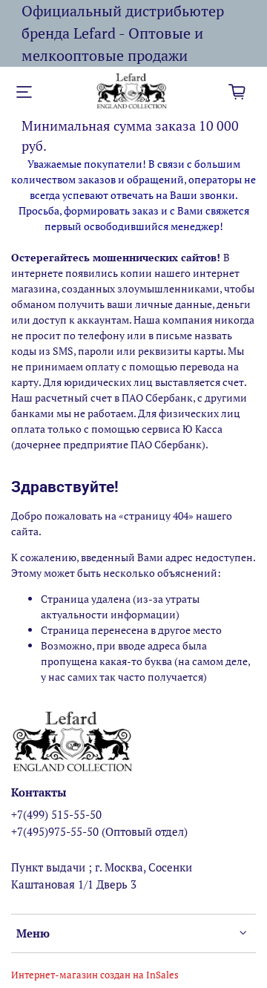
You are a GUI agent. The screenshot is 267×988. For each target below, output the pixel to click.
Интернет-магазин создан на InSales (95, 975)
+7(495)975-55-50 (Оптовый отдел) (99, 831)
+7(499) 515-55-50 (56, 814)
